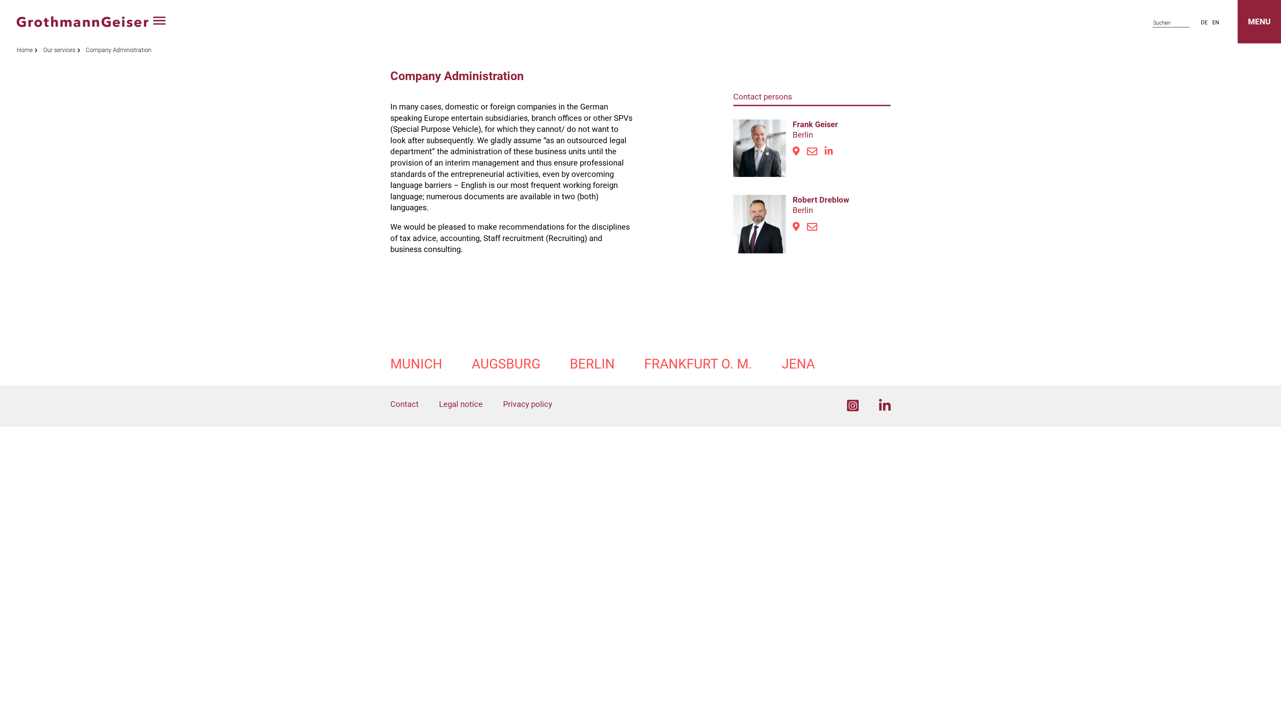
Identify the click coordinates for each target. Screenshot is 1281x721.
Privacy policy (527, 404)
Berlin (592, 364)
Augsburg (506, 364)
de (1204, 22)
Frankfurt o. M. (698, 364)
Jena (798, 364)
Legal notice (461, 404)
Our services (59, 49)
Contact (404, 404)
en (1215, 22)
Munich (416, 364)
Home (25, 49)
